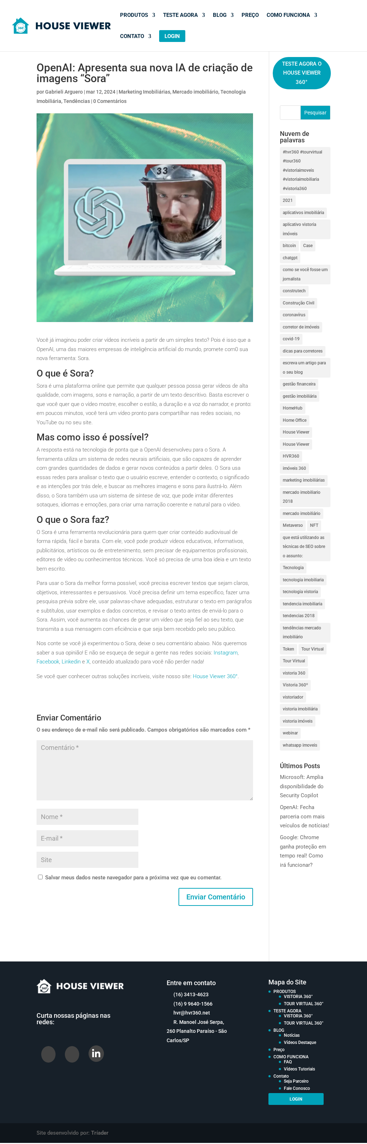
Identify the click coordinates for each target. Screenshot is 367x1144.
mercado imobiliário (301, 513)
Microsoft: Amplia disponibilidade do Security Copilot (302, 786)
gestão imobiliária (299, 396)
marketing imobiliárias (304, 480)
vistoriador (293, 697)
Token (288, 649)
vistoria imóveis (298, 721)
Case (308, 245)
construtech (294, 290)
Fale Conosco (297, 1088)
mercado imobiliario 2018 (301, 497)
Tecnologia (293, 567)
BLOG (220, 15)
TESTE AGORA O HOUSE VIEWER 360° (301, 73)
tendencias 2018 (299, 615)
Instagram (226, 652)
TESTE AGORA (180, 15)
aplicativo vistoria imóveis (299, 229)
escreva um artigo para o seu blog (304, 367)
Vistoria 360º (295, 684)
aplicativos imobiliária (303, 212)
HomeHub (292, 408)
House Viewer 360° (215, 676)
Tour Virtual (312, 649)
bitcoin (289, 245)
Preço (250, 15)
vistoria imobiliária (300, 709)
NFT (314, 525)
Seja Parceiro (296, 1081)
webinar (290, 733)
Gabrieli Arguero (64, 92)
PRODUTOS (134, 15)
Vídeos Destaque (300, 1042)
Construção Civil (298, 303)
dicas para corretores (303, 351)
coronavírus (294, 314)
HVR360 (291, 456)
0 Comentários (110, 101)
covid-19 (291, 338)
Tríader (100, 1133)
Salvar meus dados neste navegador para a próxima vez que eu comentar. (133, 877)
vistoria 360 (294, 673)
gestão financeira (299, 384)
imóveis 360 (294, 468)
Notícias (292, 1035)
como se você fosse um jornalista (305, 274)
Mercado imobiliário (195, 92)
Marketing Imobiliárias (144, 92)
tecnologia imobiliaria (303, 579)
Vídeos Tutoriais (299, 1069)
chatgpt (290, 257)
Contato (132, 36)
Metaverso (293, 525)
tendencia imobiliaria (302, 603)
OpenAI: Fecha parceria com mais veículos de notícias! (304, 816)
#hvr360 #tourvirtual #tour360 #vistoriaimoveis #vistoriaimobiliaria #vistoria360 (302, 170)
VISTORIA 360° (298, 996)
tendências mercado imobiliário (302, 632)
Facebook (48, 661)
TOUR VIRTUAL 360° (304, 1003)
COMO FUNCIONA (288, 15)
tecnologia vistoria (300, 591)
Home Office (294, 420)
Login (172, 36)
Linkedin (71, 661)
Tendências (76, 101)
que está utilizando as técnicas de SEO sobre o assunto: (304, 546)
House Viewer (296, 432)
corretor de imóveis (301, 327)
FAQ (288, 1061)
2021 (288, 200)
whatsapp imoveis (300, 745)
